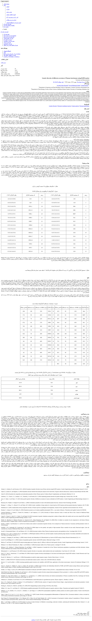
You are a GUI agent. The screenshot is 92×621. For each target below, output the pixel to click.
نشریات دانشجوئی (7, 44)
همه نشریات (6, 34)
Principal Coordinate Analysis (64, 106)
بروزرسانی (3, 62)
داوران (7, 9)
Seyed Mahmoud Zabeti (74, 85)
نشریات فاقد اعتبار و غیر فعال (10, 45)
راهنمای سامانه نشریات (9, 25)
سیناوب (33, 619)
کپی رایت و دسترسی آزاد (12, 17)
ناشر (4, 5)
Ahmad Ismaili (84, 85)
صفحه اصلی (6, 4)
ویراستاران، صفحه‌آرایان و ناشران (11, 56)
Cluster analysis (75, 106)
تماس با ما (5, 26)
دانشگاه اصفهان (7, 51)
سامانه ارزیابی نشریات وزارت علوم (11, 53)
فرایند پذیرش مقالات (11, 20)
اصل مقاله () (58, 82)
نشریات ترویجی (7, 42)
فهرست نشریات (7, 24)
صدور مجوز (9, 12)
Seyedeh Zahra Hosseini (62, 85)
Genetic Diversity (53, 106)
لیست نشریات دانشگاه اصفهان (13, 22)
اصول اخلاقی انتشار (11, 14)
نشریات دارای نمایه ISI (8, 37)
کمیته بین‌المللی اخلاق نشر (9, 55)
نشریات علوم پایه (7, 39)
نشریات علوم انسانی (8, 38)
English (5, 29)
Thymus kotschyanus (84, 106)
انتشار (7, 6)
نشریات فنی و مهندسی (8, 41)
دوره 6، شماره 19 (81, 82)
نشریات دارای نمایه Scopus (9, 35)
